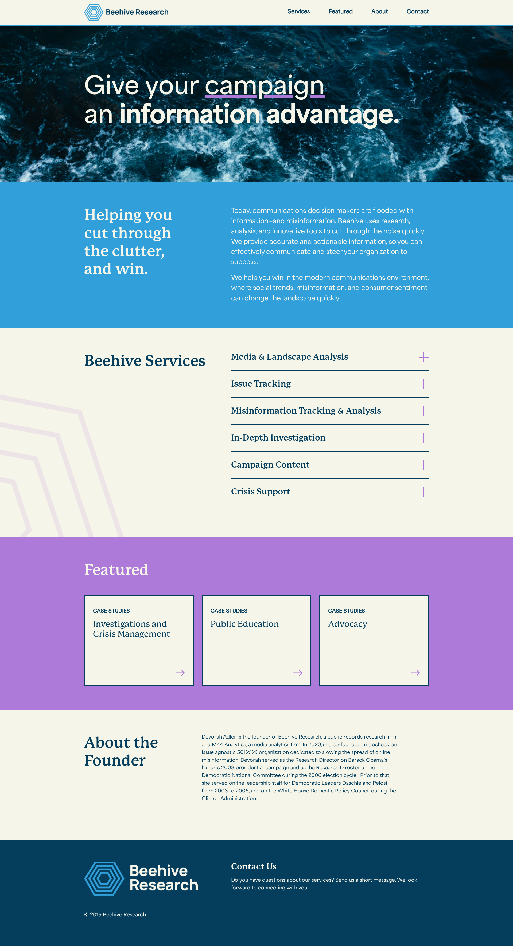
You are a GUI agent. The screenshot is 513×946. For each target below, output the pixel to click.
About (379, 12)
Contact (418, 12)
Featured (341, 12)
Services (299, 12)
